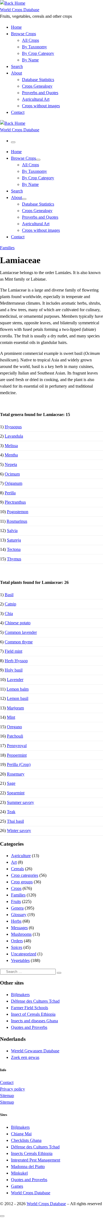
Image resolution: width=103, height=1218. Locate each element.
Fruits (16, 901)
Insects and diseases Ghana (34, 1020)
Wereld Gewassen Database (35, 1050)
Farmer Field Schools (29, 1007)
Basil (9, 594)
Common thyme (19, 642)
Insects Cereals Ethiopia (31, 1153)
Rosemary (15, 774)
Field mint (13, 651)
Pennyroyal (17, 745)
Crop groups (22, 882)
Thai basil (15, 821)
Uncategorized (23, 954)
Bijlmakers (20, 994)
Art (14, 862)
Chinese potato (17, 622)
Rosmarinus (17, 521)
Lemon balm (18, 689)
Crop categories (24, 875)
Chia (9, 613)
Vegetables (20, 960)
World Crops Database (30, 1192)
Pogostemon (17, 511)
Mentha (11, 455)
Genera (17, 908)
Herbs (16, 921)
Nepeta (11, 464)
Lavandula (14, 436)
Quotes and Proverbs (29, 1027)
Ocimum (12, 474)
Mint (11, 717)
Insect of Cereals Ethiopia (33, 1014)
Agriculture (21, 855)
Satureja (14, 540)
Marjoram (15, 708)
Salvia (12, 530)
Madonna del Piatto (28, 1166)
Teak (11, 811)
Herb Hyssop (16, 660)
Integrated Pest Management (35, 1160)
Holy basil (14, 670)
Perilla (10, 493)
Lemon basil (17, 698)
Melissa (11, 445)
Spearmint (15, 793)
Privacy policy (12, 1089)
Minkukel (19, 1173)
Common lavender (21, 632)
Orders (17, 940)
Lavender (15, 679)
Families (18, 895)
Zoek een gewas (25, 1057)
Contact (6, 1082)
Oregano (14, 726)
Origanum (13, 483)
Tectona (14, 549)
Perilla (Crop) (18, 764)
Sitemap (7, 1095)
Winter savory (19, 830)
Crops (16, 888)
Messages (19, 927)
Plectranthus (15, 502)
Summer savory (20, 802)
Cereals (17, 868)
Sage (11, 783)
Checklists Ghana (26, 1140)
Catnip (10, 604)
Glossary (18, 914)
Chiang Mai (21, 1133)
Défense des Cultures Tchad (35, 1001)
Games (17, 1186)
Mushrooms (21, 934)
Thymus (14, 559)
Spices (16, 947)
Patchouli (15, 736)
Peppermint (17, 755)
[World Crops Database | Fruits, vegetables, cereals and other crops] (12, 3)
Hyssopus (13, 426)
